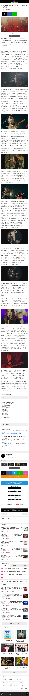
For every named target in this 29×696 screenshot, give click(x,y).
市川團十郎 (11, 679)
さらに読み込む (14, 672)
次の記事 (24, 514)
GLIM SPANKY (6, 521)
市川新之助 (19, 679)
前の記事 (4, 514)
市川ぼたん (13, 682)
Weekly (14, 565)
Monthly (24, 565)
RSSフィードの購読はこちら (15, 476)
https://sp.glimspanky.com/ (7, 445)
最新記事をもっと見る (14, 623)
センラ (4, 685)
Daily (5, 565)
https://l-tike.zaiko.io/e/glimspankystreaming (11, 433)
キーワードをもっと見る (22, 688)
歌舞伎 (4, 679)
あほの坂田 (16, 685)
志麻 (10, 685)
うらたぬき (21, 682)
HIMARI (23, 685)
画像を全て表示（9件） (15, 35)
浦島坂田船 (5, 682)
